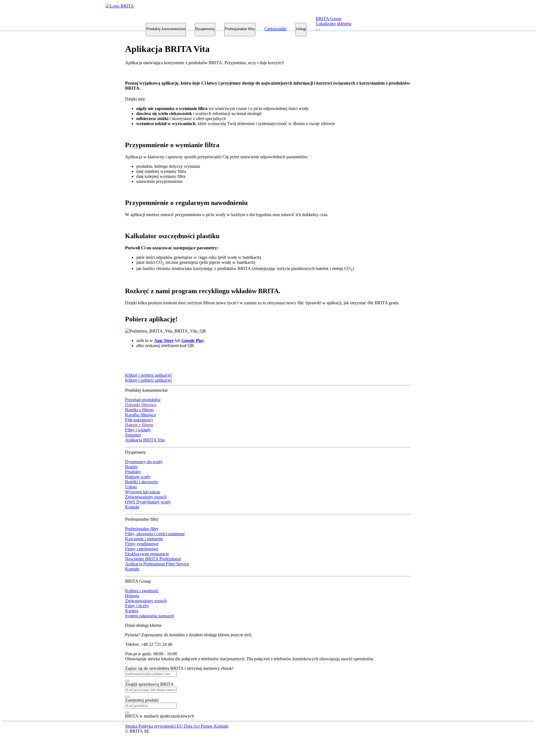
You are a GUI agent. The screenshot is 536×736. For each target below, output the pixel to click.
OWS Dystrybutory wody (148, 502)
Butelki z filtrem (139, 409)
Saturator (133, 434)
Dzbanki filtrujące (141, 404)
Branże (131, 466)
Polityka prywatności (157, 726)
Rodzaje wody (138, 476)
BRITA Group (328, 18)
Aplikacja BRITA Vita (145, 440)
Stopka (131, 726)
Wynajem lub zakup (142, 491)
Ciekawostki (275, 28)
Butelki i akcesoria (141, 481)
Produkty (133, 471)
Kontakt (132, 507)
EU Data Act (189, 726)
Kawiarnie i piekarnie (144, 538)
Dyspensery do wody (144, 461)
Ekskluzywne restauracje (147, 553)
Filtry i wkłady (138, 429)
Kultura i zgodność (142, 590)
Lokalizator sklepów (334, 23)
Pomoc (207, 726)
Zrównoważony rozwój (146, 496)
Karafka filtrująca (140, 414)
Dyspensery (205, 29)
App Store (164, 340)
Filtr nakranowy (139, 419)
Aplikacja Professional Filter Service (157, 563)
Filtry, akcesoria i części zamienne (155, 533)
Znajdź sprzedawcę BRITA (149, 684)
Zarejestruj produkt (142, 700)
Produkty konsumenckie (165, 29)
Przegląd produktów (143, 399)
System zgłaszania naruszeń (149, 615)
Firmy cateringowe (141, 548)
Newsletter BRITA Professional (153, 558)
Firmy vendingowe (142, 543)
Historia (132, 595)
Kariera (131, 610)
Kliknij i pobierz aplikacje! (148, 375)
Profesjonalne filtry (240, 29)
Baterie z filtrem (139, 424)
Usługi (301, 29)
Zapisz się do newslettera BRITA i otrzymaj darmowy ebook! (179, 668)
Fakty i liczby (137, 605)
